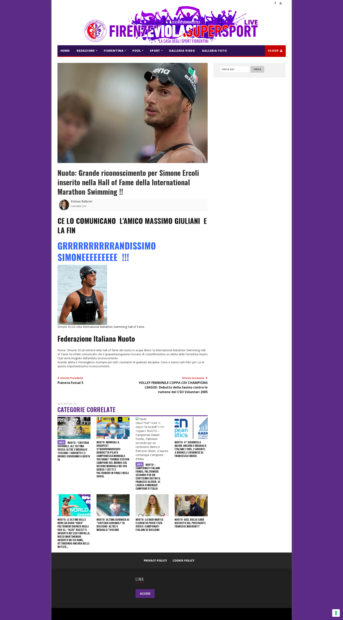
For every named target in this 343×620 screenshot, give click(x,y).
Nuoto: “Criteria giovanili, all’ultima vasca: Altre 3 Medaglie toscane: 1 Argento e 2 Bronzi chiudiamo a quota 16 (73, 451)
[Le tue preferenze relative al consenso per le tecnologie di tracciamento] (336, 613)
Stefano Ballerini (81, 201)
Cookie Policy (183, 560)
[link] (132, 225)
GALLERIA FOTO (214, 50)
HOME (65, 50)
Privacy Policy (155, 560)
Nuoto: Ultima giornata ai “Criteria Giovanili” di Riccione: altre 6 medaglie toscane (113, 524)
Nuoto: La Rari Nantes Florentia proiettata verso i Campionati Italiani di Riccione (149, 524)
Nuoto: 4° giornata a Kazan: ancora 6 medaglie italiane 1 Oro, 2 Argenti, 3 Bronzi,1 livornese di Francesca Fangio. (190, 449)
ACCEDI (145, 593)
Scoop (274, 50)
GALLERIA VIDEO (182, 50)
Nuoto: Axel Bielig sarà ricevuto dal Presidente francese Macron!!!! (190, 522)
